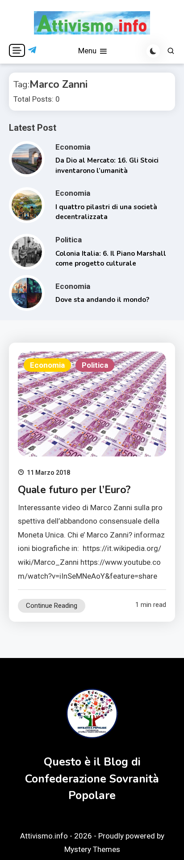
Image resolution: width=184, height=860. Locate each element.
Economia (72, 146)
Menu (88, 50)
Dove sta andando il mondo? (102, 299)
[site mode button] (153, 51)
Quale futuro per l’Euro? (74, 490)
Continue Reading (51, 606)
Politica (68, 239)
